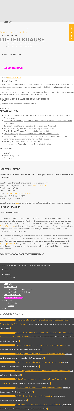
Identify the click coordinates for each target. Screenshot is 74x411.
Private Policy (9, 277)
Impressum (8, 269)
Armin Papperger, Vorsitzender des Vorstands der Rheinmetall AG (31, 133)
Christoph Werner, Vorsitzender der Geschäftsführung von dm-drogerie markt (36, 136)
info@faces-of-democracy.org (18, 193)
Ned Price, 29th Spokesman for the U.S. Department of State (29, 128)
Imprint (7, 272)
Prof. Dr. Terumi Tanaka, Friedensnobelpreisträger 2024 (27, 131)
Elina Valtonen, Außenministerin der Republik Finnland (27, 139)
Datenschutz (8, 274)
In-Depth (7, 153)
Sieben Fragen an (11, 155)
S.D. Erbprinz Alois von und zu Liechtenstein (22, 141)
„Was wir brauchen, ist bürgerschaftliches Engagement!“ (31, 383)
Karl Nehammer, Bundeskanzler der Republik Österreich (27, 144)
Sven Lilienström (14, 78)
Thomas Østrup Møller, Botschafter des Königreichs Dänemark (30, 126)
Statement (8, 158)
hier (17, 203)
